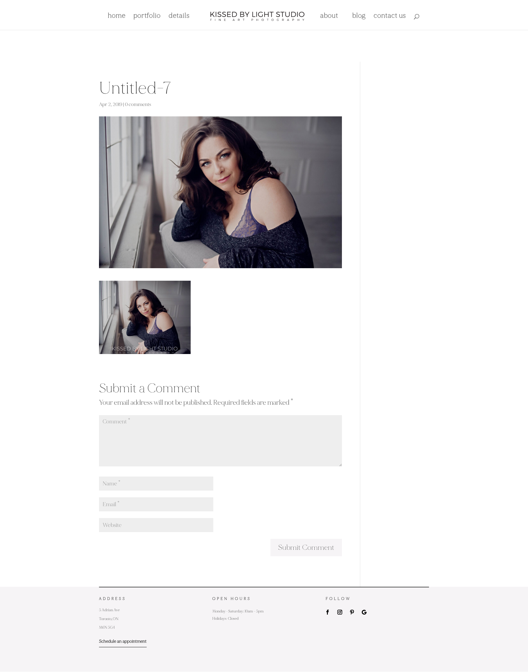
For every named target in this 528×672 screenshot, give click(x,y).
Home (117, 16)
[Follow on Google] (364, 612)
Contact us (390, 16)
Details (179, 16)
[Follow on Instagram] (340, 612)
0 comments (138, 104)
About (329, 16)
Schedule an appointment (123, 641)
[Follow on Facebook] (327, 612)
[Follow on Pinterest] (352, 612)
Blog (359, 16)
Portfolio (147, 16)
